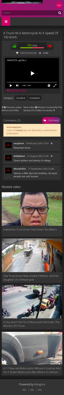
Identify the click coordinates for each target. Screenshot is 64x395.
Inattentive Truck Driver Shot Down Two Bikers (30, 229)
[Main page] (22, 5)
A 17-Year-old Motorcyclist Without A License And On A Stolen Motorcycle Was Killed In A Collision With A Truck (31, 370)
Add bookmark (28, 52)
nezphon (19, 143)
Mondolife (20, 168)
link (24, 389)
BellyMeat (19, 156)
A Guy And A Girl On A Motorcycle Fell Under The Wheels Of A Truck (31, 323)
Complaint (34, 97)
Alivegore (39, 384)
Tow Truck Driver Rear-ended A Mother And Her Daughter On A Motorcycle (31, 277)
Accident (20, 97)
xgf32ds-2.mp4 (17, 90)
